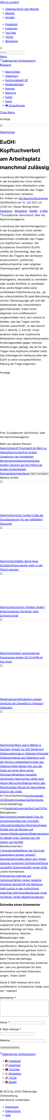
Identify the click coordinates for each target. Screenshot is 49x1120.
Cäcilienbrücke (34, 799)
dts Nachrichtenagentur (33, 198)
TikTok (9, 36)
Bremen (10, 88)
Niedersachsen (14, 84)
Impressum (12, 1106)
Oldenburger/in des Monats (22, 9)
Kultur (8, 97)
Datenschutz (13, 1111)
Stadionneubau (15, 799)
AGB (8, 1115)
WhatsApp (11, 41)
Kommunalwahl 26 (16, 80)
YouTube (10, 32)
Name (4, 1022)
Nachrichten (12, 71)
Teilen (33, 474)
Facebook (11, 24)
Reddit (34, 211)
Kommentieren (21, 473)
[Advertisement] (24, 402)
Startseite (6, 473)
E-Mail (44, 211)
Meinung (10, 92)
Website (5, 1040)
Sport (8, 101)
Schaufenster (16, 105)
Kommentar (8, 997)
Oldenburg (11, 76)
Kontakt (10, 17)
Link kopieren (43, 474)
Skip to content (9, 2)
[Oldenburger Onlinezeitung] (18, 1054)
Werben (10, 13)
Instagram (11, 28)
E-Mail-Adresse (10, 1029)
